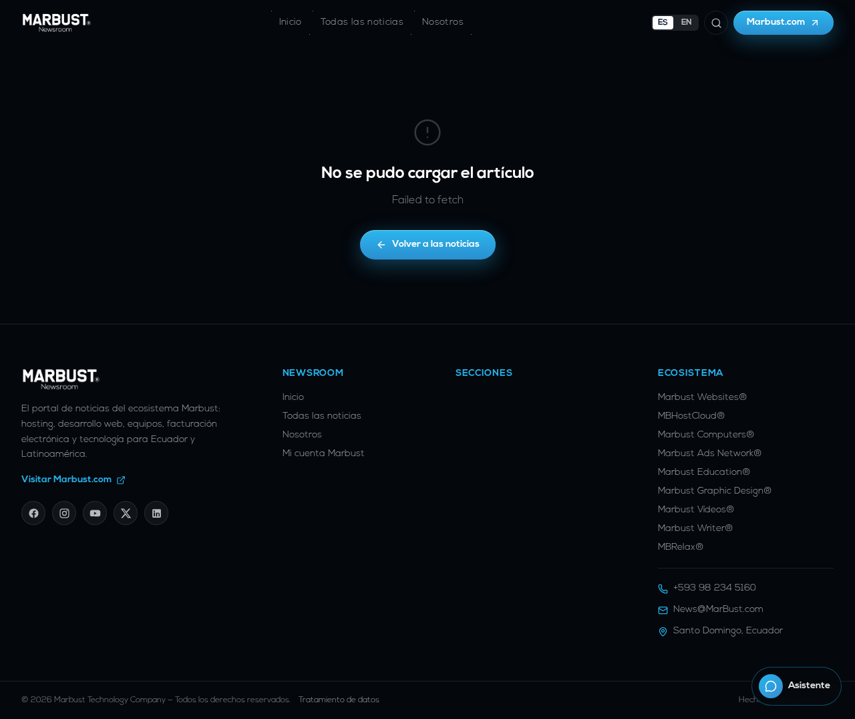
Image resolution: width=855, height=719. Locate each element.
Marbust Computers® (706, 435)
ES (663, 23)
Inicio (290, 22)
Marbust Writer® (695, 529)
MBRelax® (681, 547)
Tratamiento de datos (339, 700)
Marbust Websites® (702, 398)
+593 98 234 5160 (714, 588)
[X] (126, 513)
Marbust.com (776, 22)
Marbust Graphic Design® (715, 491)
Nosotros (443, 22)
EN (686, 23)
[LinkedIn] (156, 513)
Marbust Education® (704, 473)
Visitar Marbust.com (66, 480)
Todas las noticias (362, 22)
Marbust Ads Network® (710, 454)
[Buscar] (716, 23)
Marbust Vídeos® (696, 510)
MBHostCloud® (691, 416)
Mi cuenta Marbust (324, 454)
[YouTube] (95, 513)
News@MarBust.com (718, 610)
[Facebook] (33, 513)
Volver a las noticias (436, 244)
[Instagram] (64, 513)
